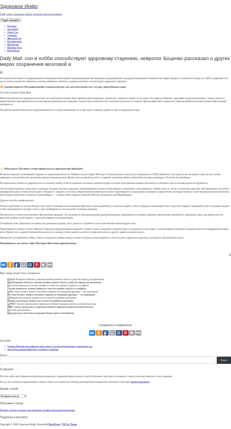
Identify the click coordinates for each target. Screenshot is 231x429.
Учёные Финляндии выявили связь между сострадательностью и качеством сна (49, 346)
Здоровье (12, 35)
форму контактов (140, 381)
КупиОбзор (13, 50)
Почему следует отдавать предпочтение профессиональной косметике (37, 410)
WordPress (54, 424)
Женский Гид (14, 38)
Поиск (3, 355)
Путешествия (14, 41)
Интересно (13, 44)
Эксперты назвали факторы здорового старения (32, 349)
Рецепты (11, 26)
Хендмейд (12, 29)
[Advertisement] (115, 139)
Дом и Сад (12, 32)
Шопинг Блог (14, 47)
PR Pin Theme (69, 424)
